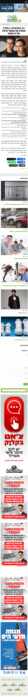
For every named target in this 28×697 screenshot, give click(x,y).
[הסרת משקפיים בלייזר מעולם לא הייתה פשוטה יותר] (14, 272)
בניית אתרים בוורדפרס (20, 693)
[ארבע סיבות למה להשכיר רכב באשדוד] (14, 218)
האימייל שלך (25, 373)
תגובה (27, 354)
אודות (23, 680)
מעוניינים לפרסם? (16, 680)
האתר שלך (26, 378)
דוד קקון (22, 168)
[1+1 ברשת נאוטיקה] (14, 299)
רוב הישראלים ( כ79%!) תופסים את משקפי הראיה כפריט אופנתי (14, 31)
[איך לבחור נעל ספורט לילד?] (14, 326)
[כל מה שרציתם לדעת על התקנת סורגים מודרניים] (14, 191)
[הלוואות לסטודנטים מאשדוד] (14, 245)
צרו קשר (4, 680)
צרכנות (25, 171)
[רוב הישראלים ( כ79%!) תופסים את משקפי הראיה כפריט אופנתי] (14, 46)
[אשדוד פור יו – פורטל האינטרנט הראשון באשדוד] (14, 17)
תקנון (9, 680)
